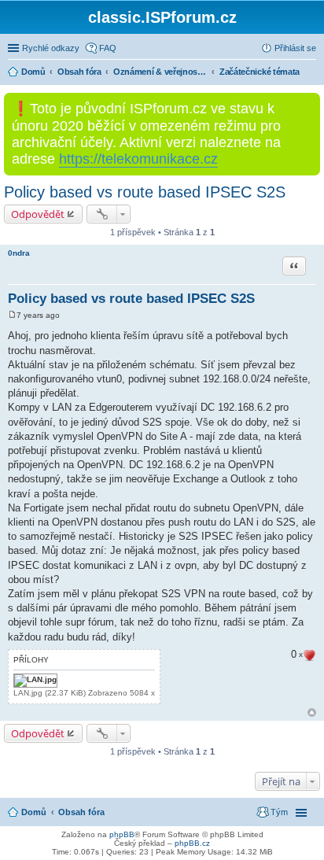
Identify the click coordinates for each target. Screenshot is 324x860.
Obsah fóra (81, 812)
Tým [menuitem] (279, 812)
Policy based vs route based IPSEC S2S (144, 192)
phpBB (121, 834)
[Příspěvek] (12, 315)
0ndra (19, 253)
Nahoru (311, 712)
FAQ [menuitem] (107, 48)
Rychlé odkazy (50, 48)
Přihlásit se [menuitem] (295, 48)
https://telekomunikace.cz (138, 159)
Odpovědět (37, 214)
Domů (33, 812)
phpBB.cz (192, 843)
